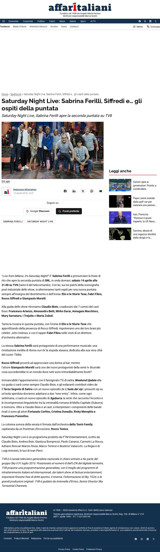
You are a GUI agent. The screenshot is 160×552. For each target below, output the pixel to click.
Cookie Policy (78, 549)
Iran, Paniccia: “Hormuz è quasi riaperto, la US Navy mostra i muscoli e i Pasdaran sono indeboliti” (144, 218)
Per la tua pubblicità (53, 538)
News (62, 21)
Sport (83, 21)
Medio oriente (19, 26)
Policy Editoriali (21, 538)
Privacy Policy (64, 549)
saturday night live (40, 221)
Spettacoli (15, 94)
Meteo (140, 26)
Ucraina (54, 26)
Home (5, 94)
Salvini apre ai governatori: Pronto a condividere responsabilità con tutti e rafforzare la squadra (144, 185)
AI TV (93, 21)
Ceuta (64, 26)
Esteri (52, 21)
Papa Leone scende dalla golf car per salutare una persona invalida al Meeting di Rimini (145, 202)
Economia (13, 21)
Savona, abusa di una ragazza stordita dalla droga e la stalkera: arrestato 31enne (144, 234)
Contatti (8, 538)
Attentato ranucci (38, 26)
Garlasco (74, 26)
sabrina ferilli (13, 221)
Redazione (36, 538)
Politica (41, 21)
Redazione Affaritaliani (24, 189)
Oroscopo (155, 26)
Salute (73, 21)
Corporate (28, 21)
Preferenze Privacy (94, 549)
